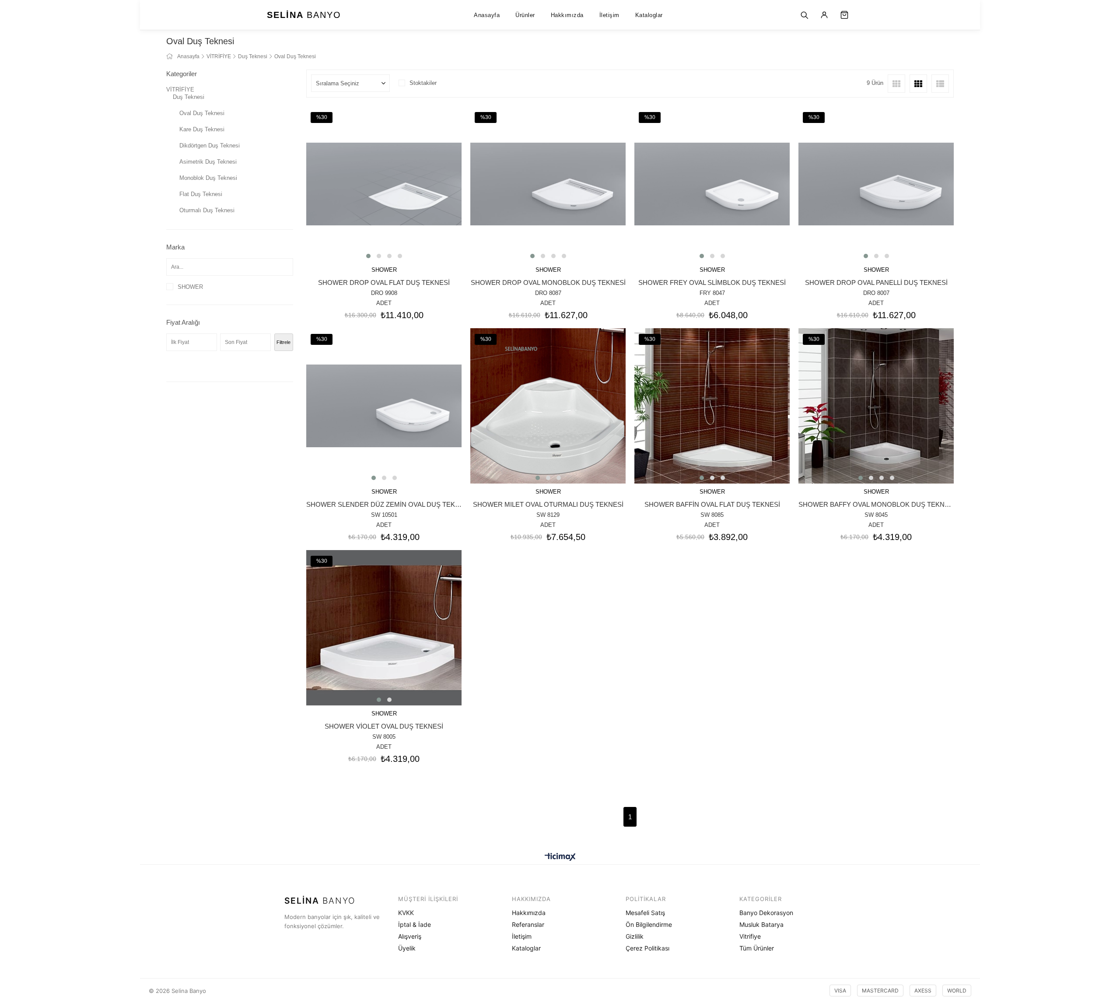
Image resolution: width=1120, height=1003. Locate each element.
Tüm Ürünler (756, 948)
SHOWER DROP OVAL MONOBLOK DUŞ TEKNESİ (548, 282)
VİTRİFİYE (180, 89)
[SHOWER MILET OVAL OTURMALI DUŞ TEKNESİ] (548, 406)
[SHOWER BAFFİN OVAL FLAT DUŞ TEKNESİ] (712, 406)
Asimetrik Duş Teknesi (208, 161)
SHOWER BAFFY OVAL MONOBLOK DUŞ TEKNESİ (876, 504)
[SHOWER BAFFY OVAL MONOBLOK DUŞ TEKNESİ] (876, 406)
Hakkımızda (567, 15)
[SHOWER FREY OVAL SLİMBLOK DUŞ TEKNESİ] (712, 184)
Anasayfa (487, 15)
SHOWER (190, 287)
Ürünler (525, 15)
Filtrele (283, 342)
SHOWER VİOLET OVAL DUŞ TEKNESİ (384, 726)
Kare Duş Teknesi (201, 129)
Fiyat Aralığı (183, 322)
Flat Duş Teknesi (200, 194)
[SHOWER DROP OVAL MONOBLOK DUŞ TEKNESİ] (548, 184)
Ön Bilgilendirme (649, 924)
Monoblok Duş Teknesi (208, 178)
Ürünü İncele (396, 225)
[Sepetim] (844, 15)
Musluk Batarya (761, 924)
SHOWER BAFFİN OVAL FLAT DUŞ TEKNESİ (712, 504)
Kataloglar (649, 15)
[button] (368, 256)
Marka (175, 247)
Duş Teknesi (188, 97)
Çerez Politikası (647, 948)
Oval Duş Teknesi (201, 113)
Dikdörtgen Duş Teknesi (209, 145)
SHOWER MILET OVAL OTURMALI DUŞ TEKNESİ (548, 504)
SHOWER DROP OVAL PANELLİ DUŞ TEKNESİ (876, 282)
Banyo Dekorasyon (766, 912)
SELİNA (304, 15)
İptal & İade (414, 924)
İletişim (609, 15)
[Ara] (804, 15)
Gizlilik (635, 936)
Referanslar (528, 924)
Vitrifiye (750, 936)
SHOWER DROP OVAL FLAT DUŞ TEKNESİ (384, 282)
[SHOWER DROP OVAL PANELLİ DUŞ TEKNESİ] (876, 184)
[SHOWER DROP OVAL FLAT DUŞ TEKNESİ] (384, 184)
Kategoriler (181, 73)
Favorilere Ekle (372, 225)
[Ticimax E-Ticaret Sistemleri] (560, 857)
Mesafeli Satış (645, 912)
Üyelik (407, 948)
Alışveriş (409, 936)
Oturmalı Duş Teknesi (206, 210)
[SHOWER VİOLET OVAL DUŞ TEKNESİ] (384, 627)
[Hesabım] (824, 15)
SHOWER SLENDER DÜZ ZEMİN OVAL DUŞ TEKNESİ (384, 504)
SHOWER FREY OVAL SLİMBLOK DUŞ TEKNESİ (712, 282)
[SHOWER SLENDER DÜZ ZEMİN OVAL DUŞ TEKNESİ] (384, 406)
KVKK (406, 912)
